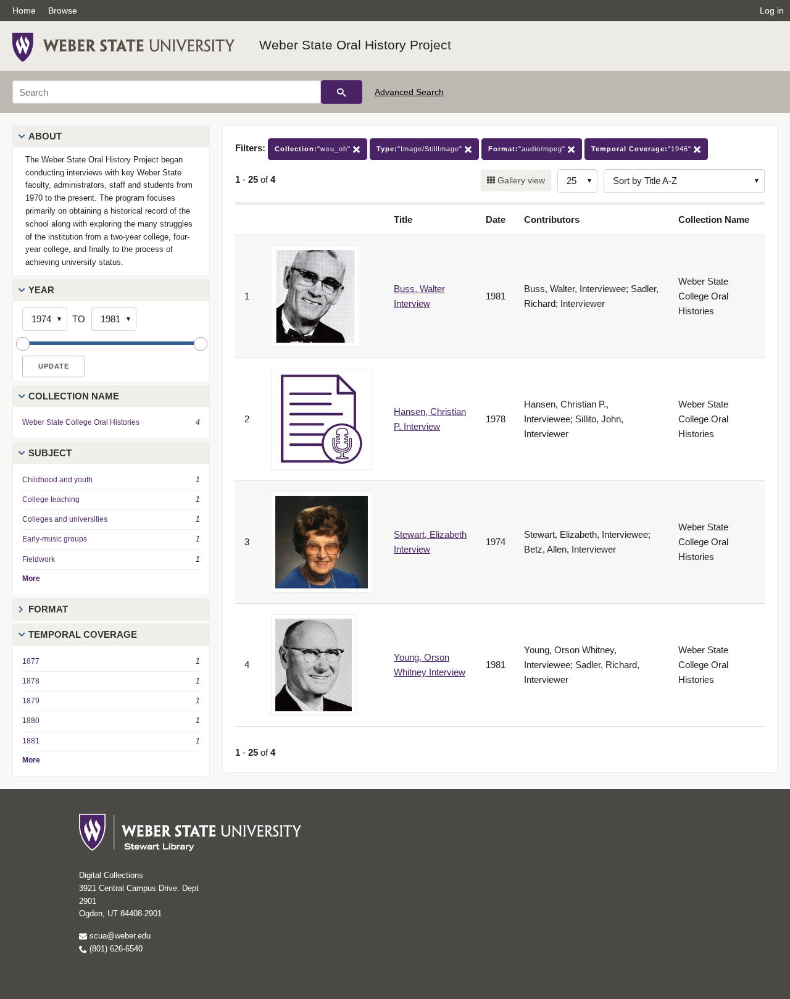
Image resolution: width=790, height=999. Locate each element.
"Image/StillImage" (420, 149)
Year (41, 290)
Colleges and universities (64, 519)
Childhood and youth (57, 479)
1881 (31, 741)
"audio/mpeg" (528, 149)
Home (24, 10)
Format (48, 609)
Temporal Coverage (82, 634)
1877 (31, 661)
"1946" (642, 149)
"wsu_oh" (314, 149)
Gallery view (520, 180)
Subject (50, 453)
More (31, 578)
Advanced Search (409, 92)
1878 (31, 681)
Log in (772, 10)
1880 (31, 720)
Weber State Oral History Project (355, 45)
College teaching (51, 499)
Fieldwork (38, 559)
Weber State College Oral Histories (80, 422)
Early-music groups (54, 539)
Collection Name (73, 396)
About (45, 136)
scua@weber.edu (119, 935)
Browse (62, 10)
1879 (31, 700)
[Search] (341, 92)
